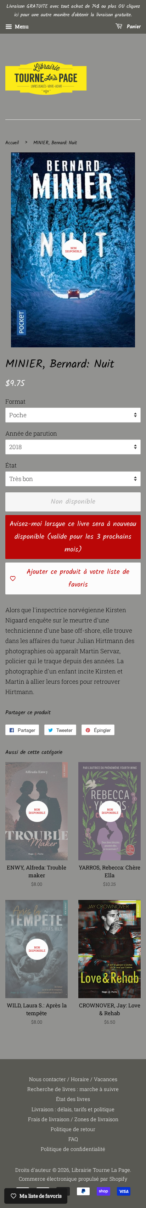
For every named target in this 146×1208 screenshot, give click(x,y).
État (11, 465)
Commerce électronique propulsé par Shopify (73, 1178)
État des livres (73, 1099)
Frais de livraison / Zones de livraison (73, 1119)
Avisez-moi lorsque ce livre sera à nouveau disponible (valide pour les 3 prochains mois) (73, 537)
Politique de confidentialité (73, 1149)
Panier (133, 27)
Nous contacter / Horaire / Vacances (73, 1079)
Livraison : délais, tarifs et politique (73, 1109)
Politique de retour (73, 1129)
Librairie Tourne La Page (101, 1170)
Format (15, 401)
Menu (21, 26)
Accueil (12, 143)
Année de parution (31, 433)
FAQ (73, 1139)
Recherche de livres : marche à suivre (73, 1089)
